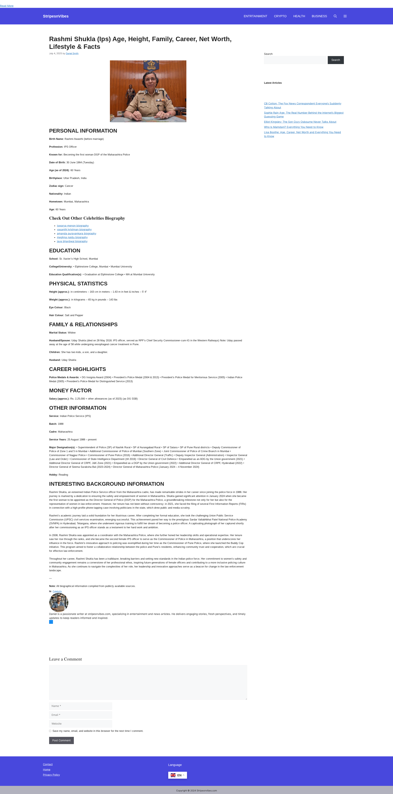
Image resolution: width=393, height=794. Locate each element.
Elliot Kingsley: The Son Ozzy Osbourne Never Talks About (300, 121)
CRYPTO (280, 16)
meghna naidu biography (72, 237)
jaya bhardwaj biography (72, 241)
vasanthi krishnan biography (74, 229)
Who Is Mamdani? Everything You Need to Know (293, 127)
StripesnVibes (56, 16)
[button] (335, 16)
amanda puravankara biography (76, 233)
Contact (48, 764)
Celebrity (57, 591)
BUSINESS (319, 16)
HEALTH (299, 16)
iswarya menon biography (73, 225)
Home (46, 769)
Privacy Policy (51, 774)
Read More (7, 5)
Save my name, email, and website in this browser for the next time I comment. (98, 730)
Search (268, 53)
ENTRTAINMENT (255, 16)
